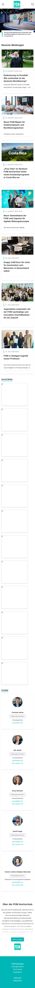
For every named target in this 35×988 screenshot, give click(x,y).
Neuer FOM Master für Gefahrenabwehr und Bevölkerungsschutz (14, 125)
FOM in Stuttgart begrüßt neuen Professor (16, 357)
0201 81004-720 (17, 763)
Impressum (17, 978)
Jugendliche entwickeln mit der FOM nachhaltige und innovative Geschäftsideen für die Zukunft (17, 313)
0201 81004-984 (17, 885)
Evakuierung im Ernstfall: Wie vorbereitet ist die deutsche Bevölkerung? (16, 78)
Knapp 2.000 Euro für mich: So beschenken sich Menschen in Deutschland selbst (17, 266)
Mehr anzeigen (17, 939)
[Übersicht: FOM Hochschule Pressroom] (17, 4)
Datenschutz (17, 980)
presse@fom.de (17, 723)
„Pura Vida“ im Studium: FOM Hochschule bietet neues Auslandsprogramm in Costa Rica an (16, 173)
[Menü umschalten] (3, 4)
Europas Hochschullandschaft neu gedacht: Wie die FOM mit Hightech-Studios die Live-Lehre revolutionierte (18, 34)
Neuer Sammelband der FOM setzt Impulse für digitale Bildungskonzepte (16, 218)
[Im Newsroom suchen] (32, 4)
